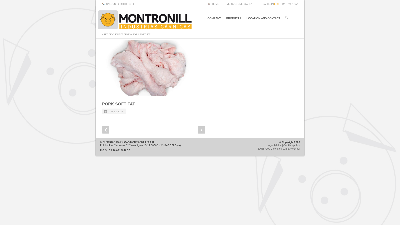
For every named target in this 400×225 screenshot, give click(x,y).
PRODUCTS (233, 18)
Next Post (201, 130)
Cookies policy (291, 145)
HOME (215, 4)
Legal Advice (274, 145)
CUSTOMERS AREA (241, 4)
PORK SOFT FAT (118, 104)
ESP (270, 4)
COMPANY (214, 18)
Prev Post (105, 130)
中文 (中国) (292, 4)
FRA (283, 4)
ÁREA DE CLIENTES (112, 34)
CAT (264, 4)
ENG (276, 4)
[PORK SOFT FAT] (149, 68)
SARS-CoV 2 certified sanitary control (279, 148)
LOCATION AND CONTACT (263, 18)
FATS (128, 34)
